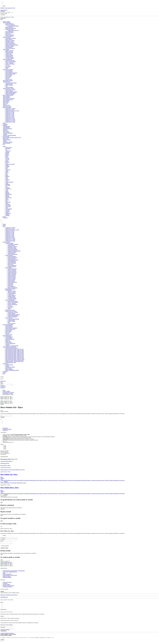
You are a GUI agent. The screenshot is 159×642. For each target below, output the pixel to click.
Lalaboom (7, 179)
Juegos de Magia (8, 75)
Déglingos (7, 161)
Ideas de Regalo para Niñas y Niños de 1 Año (12, 137)
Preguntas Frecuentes (7, 577)
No (1, 508)
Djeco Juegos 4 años (7, 106)
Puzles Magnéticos (11, 286)
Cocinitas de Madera (9, 57)
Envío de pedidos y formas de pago (10, 575)
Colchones (5, 134)
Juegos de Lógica (8, 79)
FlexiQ (6, 167)
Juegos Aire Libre (6, 81)
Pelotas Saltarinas (8, 39)
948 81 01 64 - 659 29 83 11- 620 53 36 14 (8, 594)
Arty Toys (7, 65)
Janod (6, 177)
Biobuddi (7, 153)
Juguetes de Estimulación (10, 43)
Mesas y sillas (5, 130)
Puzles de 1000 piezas (12, 268)
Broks (6, 156)
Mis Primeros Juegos (9, 41)
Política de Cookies (7, 576)
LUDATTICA (8, 188)
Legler (6, 183)
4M (6, 149)
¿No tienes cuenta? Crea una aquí (7, 633)
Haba (6, 173)
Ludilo (6, 190)
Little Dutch (7, 185)
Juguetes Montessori (9, 29)
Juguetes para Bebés (7, 37)
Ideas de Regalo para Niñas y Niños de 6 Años (14, 354)
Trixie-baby (7, 209)
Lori (6, 186)
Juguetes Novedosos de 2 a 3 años (12, 110)
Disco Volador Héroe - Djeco (9, 487)
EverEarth (7, 166)
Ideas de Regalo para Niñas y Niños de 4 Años (14, 352)
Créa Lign (7, 159)
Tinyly (6, 68)
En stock (2, 452)
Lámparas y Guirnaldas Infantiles (9, 135)
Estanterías (5, 129)
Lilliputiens (7, 184)
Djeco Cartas (8, 77)
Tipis (6, 86)
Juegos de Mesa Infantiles (8, 69)
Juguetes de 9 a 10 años (10, 118)
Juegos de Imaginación (7, 59)
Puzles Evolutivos (11, 281)
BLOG (13, 7)
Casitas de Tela (8, 53)
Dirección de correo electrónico (6, 624)
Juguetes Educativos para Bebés (11, 44)
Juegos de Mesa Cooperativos (11, 72)
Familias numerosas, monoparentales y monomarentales (14, 570)
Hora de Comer (8, 368)
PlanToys (7, 199)
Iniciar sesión (3, 381)
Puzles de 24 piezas (12, 278)
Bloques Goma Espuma (10, 310)
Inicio (4, 5)
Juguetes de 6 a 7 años (9, 115)
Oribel (6, 198)
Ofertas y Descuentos (7, 582)
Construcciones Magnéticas (13, 25)
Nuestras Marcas (8, 147)
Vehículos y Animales (9, 46)
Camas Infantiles (6, 127)
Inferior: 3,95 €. (14, 459)
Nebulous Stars (8, 197)
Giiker (6, 170)
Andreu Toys (8, 150)
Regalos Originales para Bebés (11, 348)
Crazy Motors (8, 66)
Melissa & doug (8, 194)
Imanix (6, 175)
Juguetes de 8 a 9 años (9, 117)
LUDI (6, 189)
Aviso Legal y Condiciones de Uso (10, 571)
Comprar (2, 417)
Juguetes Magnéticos (9, 23)
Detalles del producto (7, 429)
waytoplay (7, 211)
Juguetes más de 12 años (10, 121)
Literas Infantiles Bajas (7, 128)
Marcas (4, 225)
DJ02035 (2, 478)
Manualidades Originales (8, 80)
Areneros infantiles (9, 87)
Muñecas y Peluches (9, 50)
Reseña (2, 540)
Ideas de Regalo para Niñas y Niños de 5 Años (14, 353)
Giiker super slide (8, 7)
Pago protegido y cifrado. (5, 465)
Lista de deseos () (3, 10)
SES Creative (8, 205)
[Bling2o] (7, 215)
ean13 (1, 453)
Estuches (4, 140)
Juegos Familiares (8, 70)
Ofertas (4, 372)
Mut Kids (7, 196)
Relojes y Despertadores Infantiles (12, 370)
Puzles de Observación (12, 282)
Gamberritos (7, 169)
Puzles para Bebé (11, 279)
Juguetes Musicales (9, 27)
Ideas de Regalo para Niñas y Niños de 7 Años (14, 355)
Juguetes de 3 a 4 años (9, 111)
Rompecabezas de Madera (10, 28)
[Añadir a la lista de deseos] (0, 418)
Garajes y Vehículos (9, 62)
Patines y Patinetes (9, 85)
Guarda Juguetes (6, 131)
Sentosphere (7, 204)
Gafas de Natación (9, 90)
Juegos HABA (8, 76)
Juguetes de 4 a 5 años (9, 112)
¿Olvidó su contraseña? (5, 629)
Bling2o (7, 154)
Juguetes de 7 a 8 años (9, 116)
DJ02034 (2, 491)
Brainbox (7, 155)
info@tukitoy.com (4, 597)
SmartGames (7, 206)
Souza (6, 207)
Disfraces (7, 67)
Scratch (6, 203)
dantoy (6, 160)
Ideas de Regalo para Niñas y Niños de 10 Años (14, 359)
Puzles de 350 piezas (12, 271)
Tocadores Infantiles (9, 52)
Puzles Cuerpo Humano (12, 287)
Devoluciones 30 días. (4, 463)
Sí (3, 508)
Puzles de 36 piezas (12, 277)
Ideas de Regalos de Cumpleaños (9, 346)
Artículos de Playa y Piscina (8, 88)
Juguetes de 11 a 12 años (10, 120)
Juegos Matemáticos (9, 31)
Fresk (6, 168)
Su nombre (2, 539)
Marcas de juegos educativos (8, 585)
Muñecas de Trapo (9, 51)
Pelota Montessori (8, 47)
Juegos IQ (7, 78)
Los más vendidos (6, 584)
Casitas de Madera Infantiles (11, 82)
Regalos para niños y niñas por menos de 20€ (14, 361)
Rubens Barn (8, 202)
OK (1, 502)
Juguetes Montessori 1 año (13, 30)
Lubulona (7, 187)
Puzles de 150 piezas (12, 273)
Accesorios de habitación (8, 133)
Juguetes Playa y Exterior (10, 89)
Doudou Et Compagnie (10, 164)
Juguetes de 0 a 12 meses (10, 108)
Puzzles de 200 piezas (12, 272)
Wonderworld (8, 213)
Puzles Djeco (10, 284)
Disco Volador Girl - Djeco (8, 474)
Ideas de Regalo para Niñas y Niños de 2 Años (14, 350)
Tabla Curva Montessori (10, 48)
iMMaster (7, 176)
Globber (7, 171)
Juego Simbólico (6, 49)
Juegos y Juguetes (6, 242)
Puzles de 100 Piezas (12, 274)
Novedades (5, 371)
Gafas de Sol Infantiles (9, 94)
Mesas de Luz (8, 33)
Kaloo (6, 178)
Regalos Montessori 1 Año (10, 362)
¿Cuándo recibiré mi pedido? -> (6, 461)
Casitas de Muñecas (9, 54)
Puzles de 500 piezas (12, 269)
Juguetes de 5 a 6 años (9, 114)
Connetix (7, 158)
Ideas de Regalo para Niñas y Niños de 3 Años (14, 351)
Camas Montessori (6, 126)
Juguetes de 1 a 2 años (9, 109)
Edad (4, 226)
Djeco (6, 163)
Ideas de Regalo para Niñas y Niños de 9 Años (14, 358)
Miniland (7, 195)
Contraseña (2, 627)
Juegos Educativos (9, 71)
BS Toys (7, 157)
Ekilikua (7, 165)
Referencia (2, 450)
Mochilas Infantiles (6, 139)
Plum (6, 201)
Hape (6, 174)
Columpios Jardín (8, 83)
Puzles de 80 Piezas (12, 275)
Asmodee (7, 151)
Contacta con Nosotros (7, 586)
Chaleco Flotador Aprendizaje (11, 91)
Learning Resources (9, 182)
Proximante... (8, 148)
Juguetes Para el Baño (9, 42)
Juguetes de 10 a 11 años (10, 119)
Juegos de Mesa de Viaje (10, 73)
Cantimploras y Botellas (7, 141)
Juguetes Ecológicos (9, 36)
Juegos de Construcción (10, 24)
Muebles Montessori (7, 335)
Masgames (7, 193)
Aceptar (2, 639)
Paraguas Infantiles (6, 143)
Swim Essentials (8, 208)
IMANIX (2, 7)
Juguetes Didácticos (7, 22)
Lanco (6, 180)
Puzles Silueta (10, 283)
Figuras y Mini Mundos (10, 63)
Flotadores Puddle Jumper (10, 92)
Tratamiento (3, 537)
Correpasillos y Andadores (10, 38)
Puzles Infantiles (8, 267)
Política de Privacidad (7, 574)
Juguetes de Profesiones (10, 60)
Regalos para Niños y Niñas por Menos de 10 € (14, 360)
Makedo (7, 192)
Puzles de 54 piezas (12, 276)
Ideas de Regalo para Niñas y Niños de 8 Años (14, 356)
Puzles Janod (10, 285)
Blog (4, 373)
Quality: (4, 535)
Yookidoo (7, 214)
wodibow (7, 212)
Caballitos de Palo (9, 56)
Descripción (5, 428)
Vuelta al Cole (6, 363)
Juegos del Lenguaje (9, 32)
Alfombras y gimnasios (10, 40)
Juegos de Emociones (9, 34)
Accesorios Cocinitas (9, 58)
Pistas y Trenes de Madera (10, 61)
